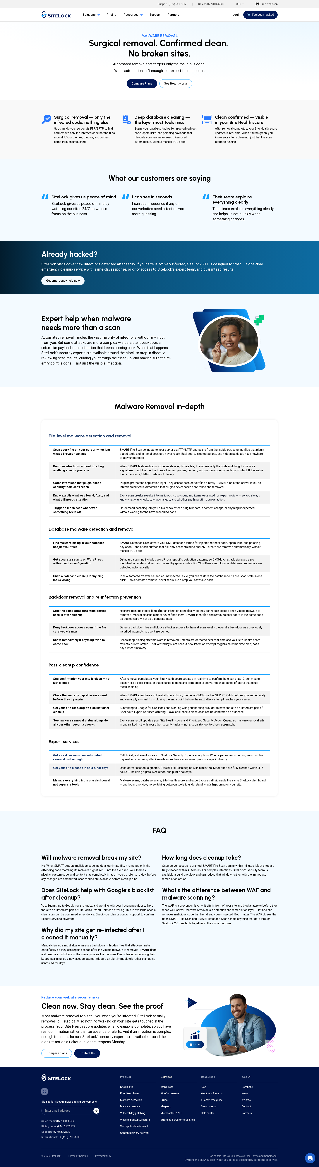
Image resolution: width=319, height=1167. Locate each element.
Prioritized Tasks (130, 1093)
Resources (208, 1077)
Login (236, 14)
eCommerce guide (212, 1100)
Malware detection (131, 1100)
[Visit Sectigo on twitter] (44, 1091)
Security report (209, 1106)
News (245, 1093)
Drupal (164, 1100)
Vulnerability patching (132, 1113)
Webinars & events (212, 1093)
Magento (166, 1106)
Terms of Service (78, 1155)
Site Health (126, 1086)
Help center (207, 1113)
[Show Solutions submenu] (97, 14)
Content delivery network (134, 1132)
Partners (247, 1113)
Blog (203, 1086)
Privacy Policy (103, 1155)
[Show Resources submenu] (140, 14)
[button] (310, 1158)
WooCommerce (170, 1093)
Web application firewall (134, 1126)
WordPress (167, 1086)
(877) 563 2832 (177, 4)
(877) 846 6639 (215, 4)
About (246, 1077)
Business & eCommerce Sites (178, 1119)
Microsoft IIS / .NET (172, 1113)
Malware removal (130, 1106)
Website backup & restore (135, 1119)
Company (247, 1086)
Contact (246, 1106)
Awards (246, 1100)
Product (125, 1077)
